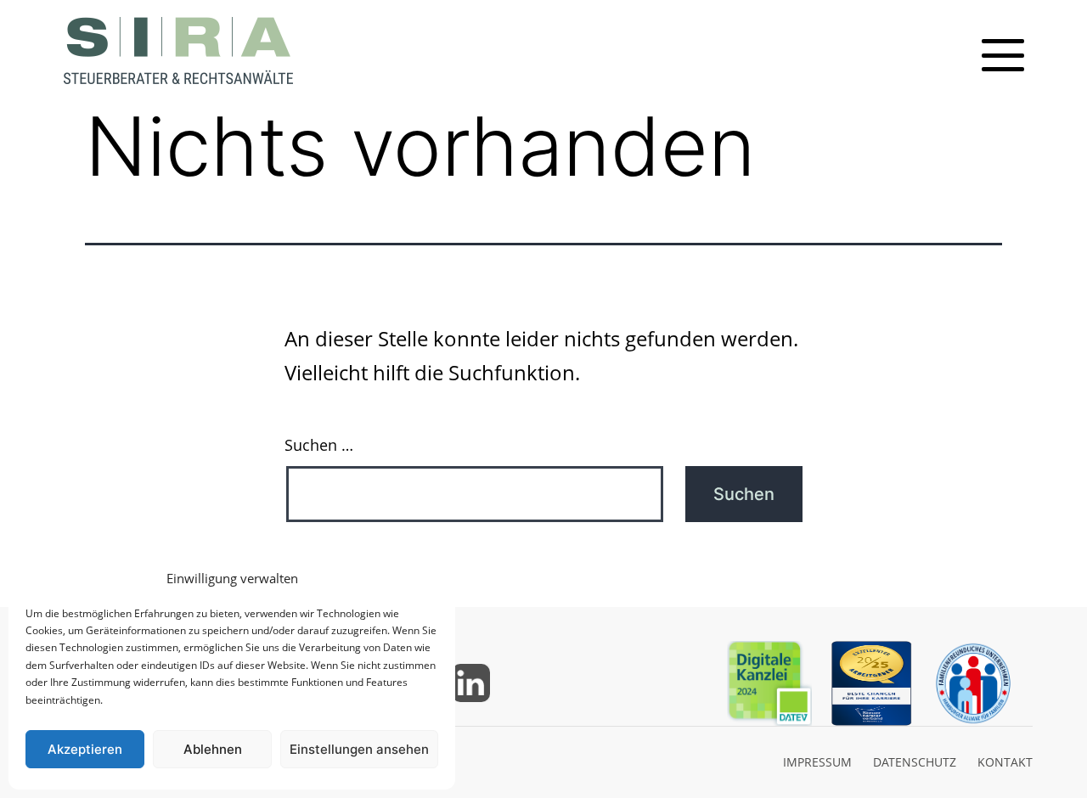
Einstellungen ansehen (359, 749)
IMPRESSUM (817, 762)
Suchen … (318, 445)
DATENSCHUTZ (914, 762)
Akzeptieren (85, 749)
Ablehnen (212, 749)
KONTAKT (1005, 762)
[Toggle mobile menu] (1003, 55)
